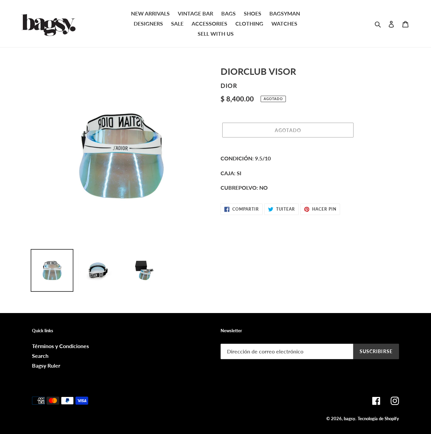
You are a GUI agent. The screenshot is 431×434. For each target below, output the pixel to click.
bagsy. (350, 418)
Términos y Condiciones (60, 346)
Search (40, 355)
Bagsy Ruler (46, 365)
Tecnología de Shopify (378, 418)
